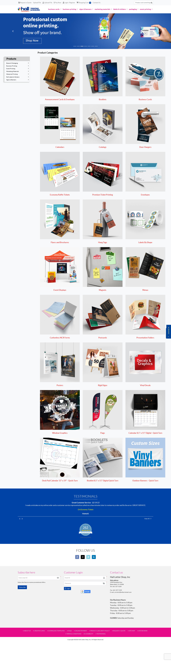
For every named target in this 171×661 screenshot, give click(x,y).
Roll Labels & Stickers (12, 77)
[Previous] (13, 31)
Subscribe (22, 587)
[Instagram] (83, 557)
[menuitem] (55, 9)
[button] (104, 583)
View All (147, 518)
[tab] (74, 46)
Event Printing (10, 68)
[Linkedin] (94, 557)
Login (68, 588)
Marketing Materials (12, 71)
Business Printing (11, 66)
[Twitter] (88, 557)
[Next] (158, 31)
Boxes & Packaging (12, 63)
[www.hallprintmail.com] (29, 9)
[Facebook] (77, 557)
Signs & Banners (11, 80)
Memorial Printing (12, 74)
